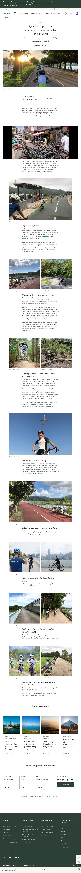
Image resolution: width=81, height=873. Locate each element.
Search (49, 9)
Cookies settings (26, 842)
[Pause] (4, 157)
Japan (71, 866)
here (55, 693)
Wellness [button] (40, 13)
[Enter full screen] (77, 157)
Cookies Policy (9, 870)
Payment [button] (53, 13)
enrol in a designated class (30, 469)
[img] (77, 1)
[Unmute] (6, 157)
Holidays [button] (26, 13)
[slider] (22, 155)
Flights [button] (21, 13)
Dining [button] (47, 13)
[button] (79, 869)
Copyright (5, 865)
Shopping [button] (34, 13)
